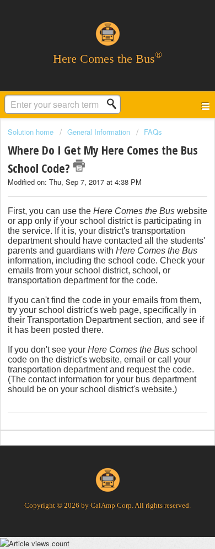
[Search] (114, 103)
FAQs (153, 132)
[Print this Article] (79, 166)
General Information (98, 132)
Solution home (32, 132)
